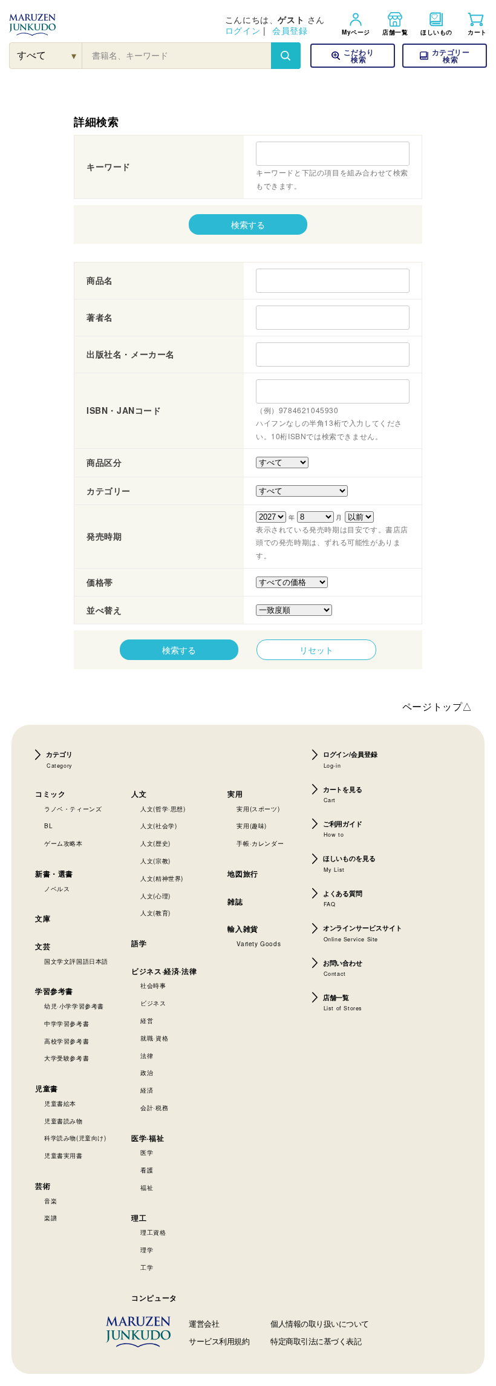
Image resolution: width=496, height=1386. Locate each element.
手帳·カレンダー (260, 843)
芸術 (42, 1185)
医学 (146, 1152)
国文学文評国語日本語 (76, 961)
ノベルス (57, 888)
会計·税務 (154, 1107)
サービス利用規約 (219, 1341)
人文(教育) (155, 913)
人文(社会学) (158, 826)
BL (48, 826)
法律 (146, 1055)
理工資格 (153, 1232)
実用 (235, 793)
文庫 (42, 918)
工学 (146, 1267)
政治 (146, 1072)
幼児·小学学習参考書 (74, 1006)
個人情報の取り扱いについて (319, 1323)
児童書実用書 (63, 1155)
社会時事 (153, 985)
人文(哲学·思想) (162, 809)
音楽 (50, 1201)
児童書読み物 (63, 1121)
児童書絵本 (60, 1103)
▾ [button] (74, 55)
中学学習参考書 (66, 1023)
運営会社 (204, 1323)
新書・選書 (54, 873)
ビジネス (153, 1003)
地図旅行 (242, 873)
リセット (316, 650)
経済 (146, 1090)
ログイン (242, 30)
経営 (146, 1020)
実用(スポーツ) (258, 809)
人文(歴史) (155, 843)
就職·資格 (154, 1038)
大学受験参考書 (66, 1058)
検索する (248, 224)
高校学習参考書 (66, 1041)
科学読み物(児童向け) (75, 1138)
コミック (50, 793)
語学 (138, 943)
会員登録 (289, 30)
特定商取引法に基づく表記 (315, 1341)
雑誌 (235, 901)
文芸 (42, 946)
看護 (146, 1170)
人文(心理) (155, 896)
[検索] (285, 55)
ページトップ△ (437, 706)
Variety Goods (259, 944)
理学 (146, 1250)
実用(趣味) (252, 826)
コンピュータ (154, 1297)
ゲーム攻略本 (63, 843)
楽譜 (50, 1218)
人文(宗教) (155, 861)
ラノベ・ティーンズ (73, 809)
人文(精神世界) (161, 878)
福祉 (146, 1187)
